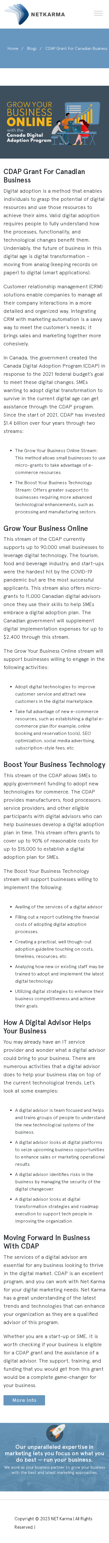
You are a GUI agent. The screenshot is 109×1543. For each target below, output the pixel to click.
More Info (24, 1400)
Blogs (32, 48)
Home (13, 48)
